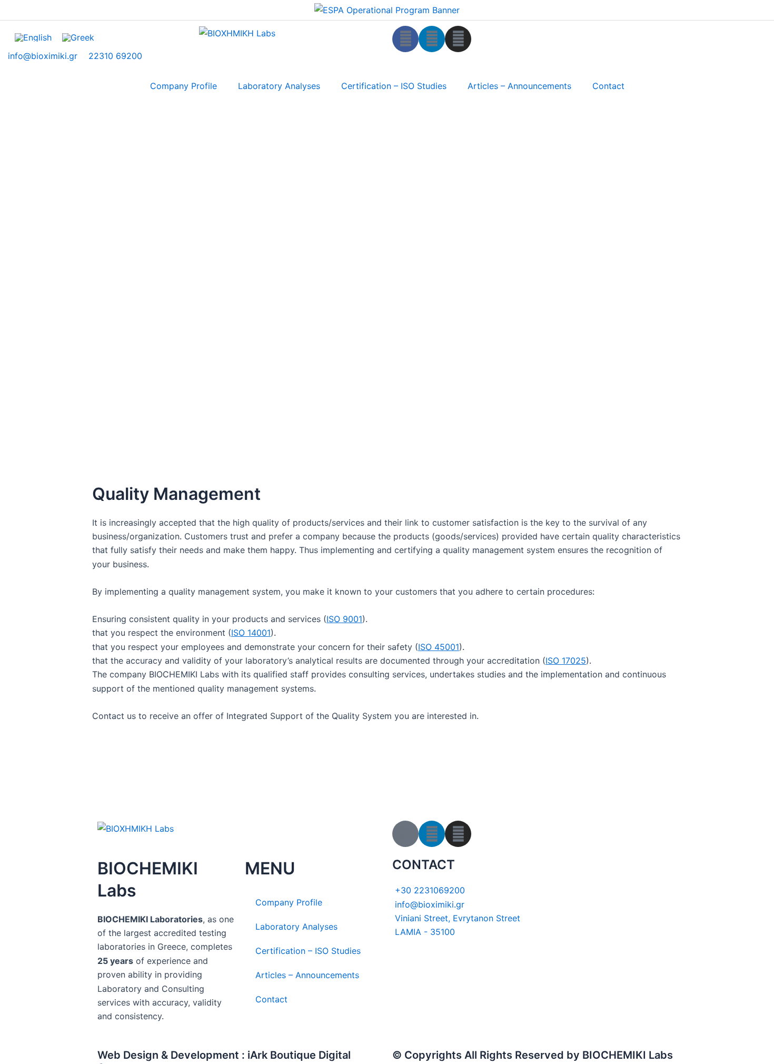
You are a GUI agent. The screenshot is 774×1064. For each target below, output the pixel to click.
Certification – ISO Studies (393, 86)
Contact (608, 86)
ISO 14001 (251, 632)
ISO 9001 (344, 619)
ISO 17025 (565, 660)
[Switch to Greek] (78, 37)
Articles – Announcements (519, 86)
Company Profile (183, 86)
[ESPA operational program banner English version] (387, 9)
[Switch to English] (33, 37)
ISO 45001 (438, 647)
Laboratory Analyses (279, 86)
